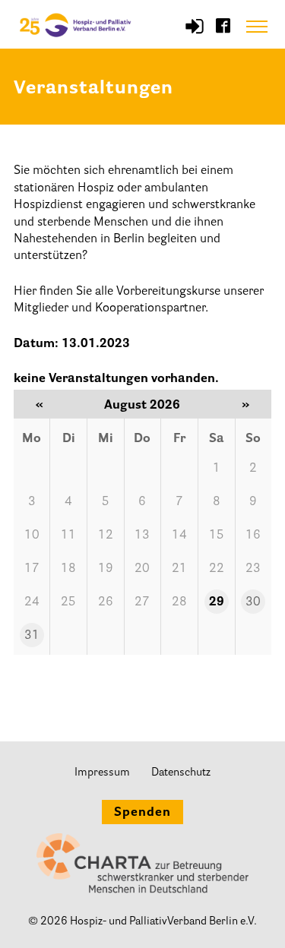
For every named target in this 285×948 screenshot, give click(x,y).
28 (179, 602)
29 (216, 602)
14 (179, 535)
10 (32, 535)
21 (179, 569)
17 (32, 569)
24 (32, 602)
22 (216, 569)
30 (253, 602)
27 (142, 602)
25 (68, 602)
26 (105, 602)
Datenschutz (181, 773)
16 (253, 535)
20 (142, 569)
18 (68, 569)
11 (68, 535)
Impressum (102, 773)
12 (105, 535)
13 (142, 535)
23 (253, 569)
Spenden (142, 813)
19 (105, 569)
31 (32, 636)
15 (216, 535)
